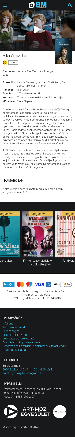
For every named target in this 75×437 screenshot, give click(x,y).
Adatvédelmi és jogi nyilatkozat (22, 342)
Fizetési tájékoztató (15, 335)
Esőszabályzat (11, 331)
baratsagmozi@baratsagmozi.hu (23, 373)
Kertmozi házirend (14, 327)
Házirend (8, 323)
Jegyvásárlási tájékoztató (18, 338)
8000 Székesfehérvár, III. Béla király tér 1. (28, 369)
